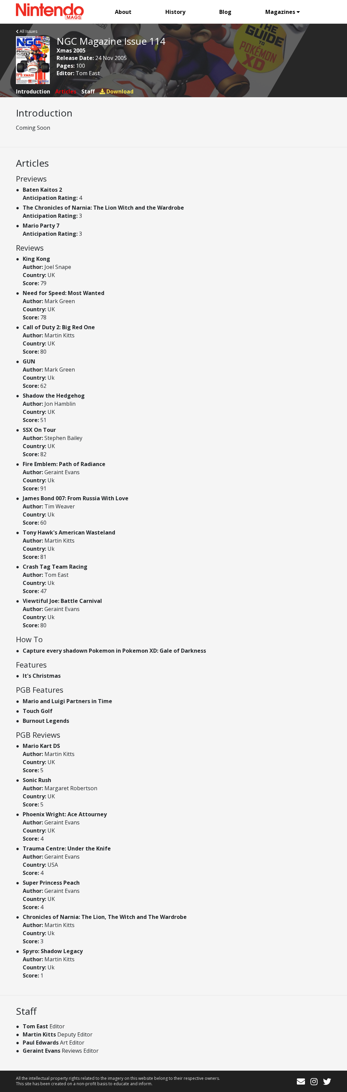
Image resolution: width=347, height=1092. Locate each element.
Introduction (33, 91)
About (123, 12)
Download (119, 91)
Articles (65, 91)
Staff (88, 91)
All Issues (28, 31)
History (175, 12)
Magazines (280, 12)
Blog (225, 12)
